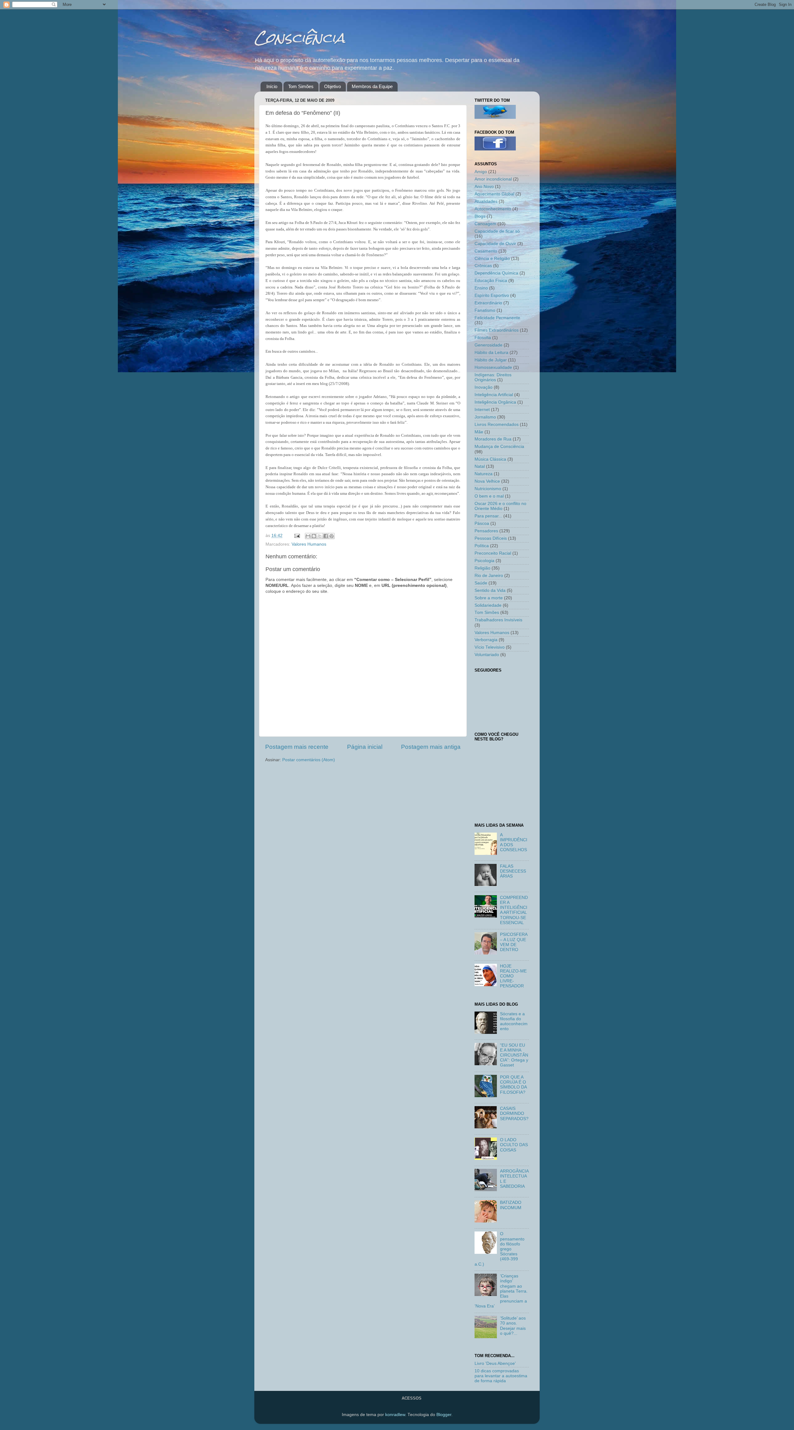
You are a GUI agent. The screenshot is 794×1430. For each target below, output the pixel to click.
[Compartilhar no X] (320, 536)
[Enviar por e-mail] (308, 536)
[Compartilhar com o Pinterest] (331, 536)
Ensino (481, 288)
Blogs (480, 216)
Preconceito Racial (493, 553)
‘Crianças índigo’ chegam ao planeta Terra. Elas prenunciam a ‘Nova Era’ (501, 1291)
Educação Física (491, 280)
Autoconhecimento (493, 209)
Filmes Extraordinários (497, 330)
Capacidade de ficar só (497, 231)
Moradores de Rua (493, 439)
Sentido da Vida (490, 590)
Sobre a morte (489, 598)
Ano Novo (484, 186)
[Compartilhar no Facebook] (326, 536)
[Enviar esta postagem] (296, 535)
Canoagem (485, 223)
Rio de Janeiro (489, 575)
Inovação (484, 387)
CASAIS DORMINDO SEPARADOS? (514, 1113)
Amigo (481, 171)
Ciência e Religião (492, 258)
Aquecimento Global (494, 194)
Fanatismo (485, 310)
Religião (482, 568)
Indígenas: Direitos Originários (493, 377)
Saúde (481, 583)
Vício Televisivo (490, 647)
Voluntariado (487, 654)
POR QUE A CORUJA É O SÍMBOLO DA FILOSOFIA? (513, 1085)
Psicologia (484, 560)
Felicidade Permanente (497, 317)
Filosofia (483, 337)
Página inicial (364, 747)
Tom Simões (301, 86)
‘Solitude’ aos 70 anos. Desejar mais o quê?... (513, 1326)
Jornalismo (485, 417)
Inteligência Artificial (494, 394)
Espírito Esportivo (492, 295)
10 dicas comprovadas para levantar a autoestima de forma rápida (501, 1376)
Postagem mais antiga (431, 747)
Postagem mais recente (296, 747)
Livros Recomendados (497, 424)
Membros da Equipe (372, 86)
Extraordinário (488, 303)
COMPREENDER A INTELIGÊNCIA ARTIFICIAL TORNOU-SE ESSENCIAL (514, 910)
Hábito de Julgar (491, 360)
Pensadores (486, 531)
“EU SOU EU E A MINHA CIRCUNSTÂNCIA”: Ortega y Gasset (514, 1055)
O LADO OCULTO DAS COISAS (514, 1144)
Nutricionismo (488, 488)
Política (482, 545)
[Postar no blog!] (314, 536)
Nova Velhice (487, 481)
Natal (480, 466)
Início (271, 86)
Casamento (486, 251)
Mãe (479, 432)
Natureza (484, 473)
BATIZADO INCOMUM (510, 1205)
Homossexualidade (493, 367)
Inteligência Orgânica (495, 402)
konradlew (395, 1414)
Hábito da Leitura (491, 352)
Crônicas (483, 265)
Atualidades (486, 201)
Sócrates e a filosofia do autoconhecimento (514, 1021)
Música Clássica (490, 459)
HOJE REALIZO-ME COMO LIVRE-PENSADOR (513, 976)
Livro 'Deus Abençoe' (495, 1363)
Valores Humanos (309, 544)
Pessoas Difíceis (491, 538)
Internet (482, 409)
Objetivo (332, 86)
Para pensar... (488, 516)
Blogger (443, 1414)
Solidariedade (488, 605)
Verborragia (486, 639)
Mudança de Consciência (499, 446)
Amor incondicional (493, 179)
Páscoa (482, 523)
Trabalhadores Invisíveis (498, 620)
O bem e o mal (489, 496)
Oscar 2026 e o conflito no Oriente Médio (500, 506)
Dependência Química (496, 273)
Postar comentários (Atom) (308, 759)
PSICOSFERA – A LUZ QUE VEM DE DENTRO (513, 942)
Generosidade (488, 345)
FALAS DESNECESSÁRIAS (513, 871)
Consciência (299, 37)
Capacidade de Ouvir (495, 243)
